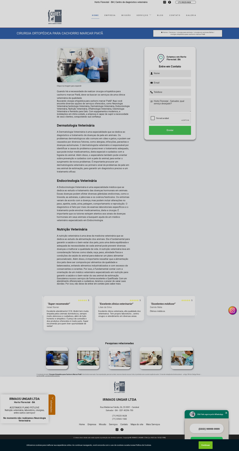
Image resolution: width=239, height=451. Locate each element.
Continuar (205, 445)
